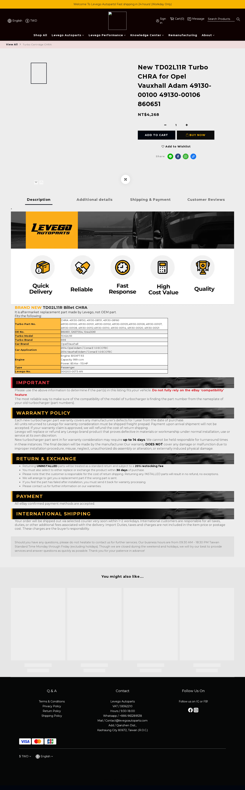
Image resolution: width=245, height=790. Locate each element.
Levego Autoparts (66, 35)
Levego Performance (106, 35)
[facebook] (178, 156)
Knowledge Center (145, 35)
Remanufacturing (182, 35)
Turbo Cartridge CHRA (37, 44)
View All (12, 44)
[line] (170, 156)
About (207, 35)
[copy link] (193, 156)
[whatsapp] (186, 156)
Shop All (40, 35)
